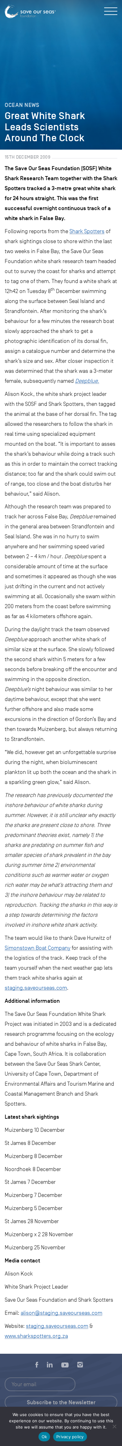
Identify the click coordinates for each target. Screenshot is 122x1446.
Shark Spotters (86, 231)
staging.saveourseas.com (36, 988)
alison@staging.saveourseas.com (61, 1313)
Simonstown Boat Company (37, 948)
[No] (114, 1426)
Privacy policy (70, 1436)
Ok (44, 1436)
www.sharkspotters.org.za (36, 1336)
